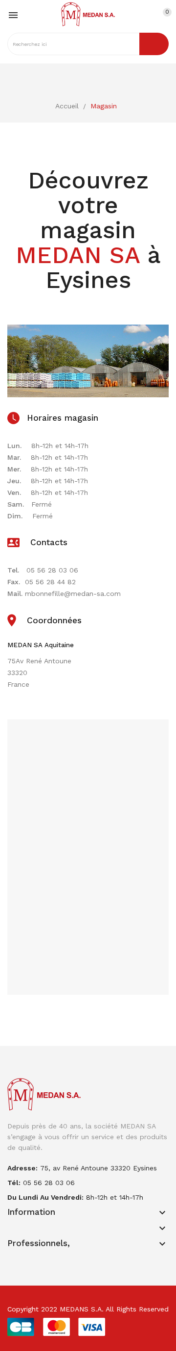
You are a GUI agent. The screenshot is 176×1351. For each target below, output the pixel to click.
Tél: (14, 1183)
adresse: (22, 1168)
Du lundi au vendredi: (45, 1197)
